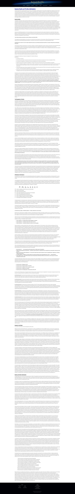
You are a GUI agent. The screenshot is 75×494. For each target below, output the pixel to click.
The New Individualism (37, 488)
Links (19, 486)
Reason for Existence (37, 486)
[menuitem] (24, 5)
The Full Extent (37, 485)
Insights (25, 485)
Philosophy (19, 487)
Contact (25, 486)
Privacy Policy (25, 487)
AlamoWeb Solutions (38, 492)
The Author (19, 485)
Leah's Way (37, 487)
